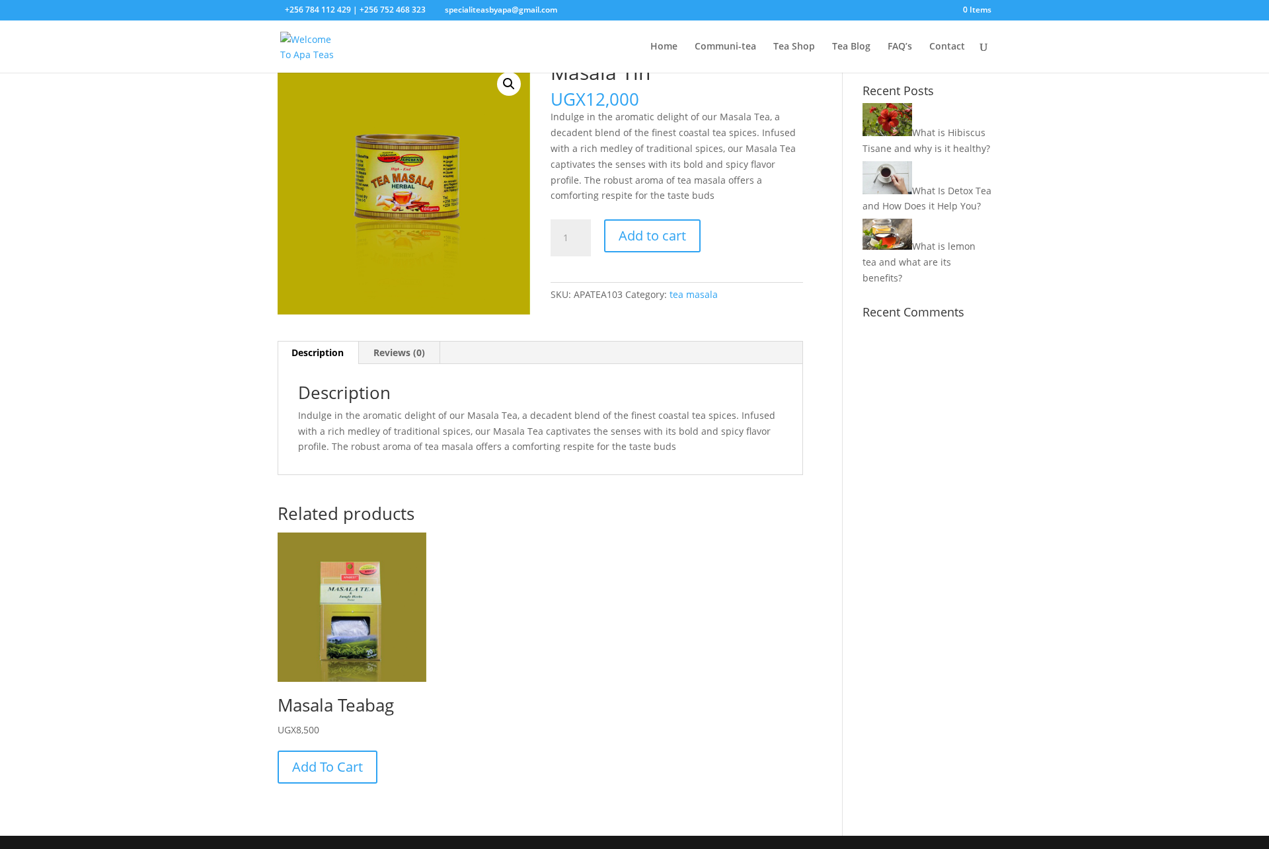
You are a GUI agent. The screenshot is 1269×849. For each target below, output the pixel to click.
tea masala (694, 294)
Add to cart (652, 235)
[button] (509, 84)
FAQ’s (900, 47)
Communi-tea (725, 47)
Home (663, 47)
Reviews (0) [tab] (399, 352)
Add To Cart (327, 767)
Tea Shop (794, 47)
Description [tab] (317, 352)
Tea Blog (851, 47)
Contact (947, 47)
